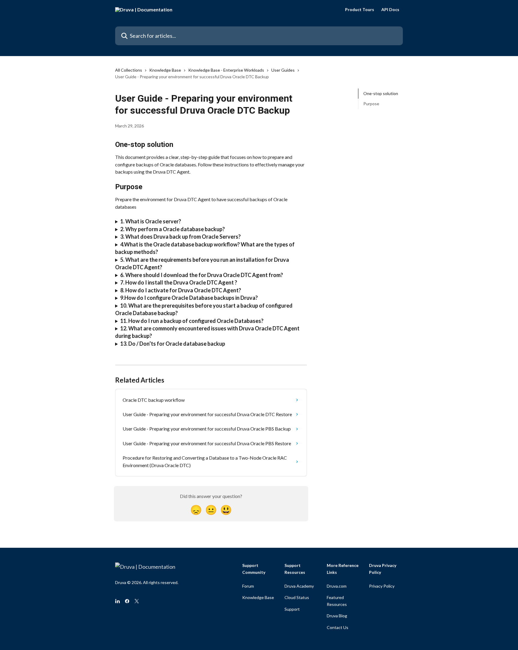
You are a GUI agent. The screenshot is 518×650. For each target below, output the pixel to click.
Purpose (371, 103)
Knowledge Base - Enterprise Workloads (226, 70)
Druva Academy (299, 586)
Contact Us (337, 627)
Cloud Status (296, 597)
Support (292, 609)
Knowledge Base (165, 70)
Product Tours (359, 9)
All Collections (128, 70)
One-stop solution (380, 93)
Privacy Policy (381, 586)
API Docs (390, 9)
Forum (248, 586)
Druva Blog (337, 615)
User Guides (283, 70)
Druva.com (337, 586)
